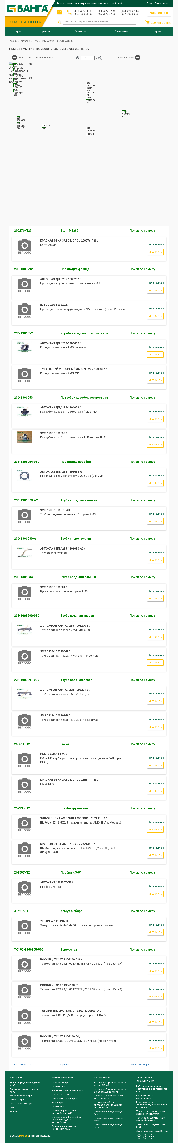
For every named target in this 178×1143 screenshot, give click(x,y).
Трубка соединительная (78, 500)
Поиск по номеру (142, 230)
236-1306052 (23, 333)
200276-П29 (22, 230)
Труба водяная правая (77, 615)
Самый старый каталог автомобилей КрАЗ (64, 1111)
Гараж (157, 31)
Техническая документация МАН (108, 1119)
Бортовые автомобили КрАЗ (67, 1090)
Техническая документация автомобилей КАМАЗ (150, 1112)
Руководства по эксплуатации (144, 1096)
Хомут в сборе (71, 911)
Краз (18, 31)
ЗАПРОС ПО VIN (159, 13)
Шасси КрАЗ (58, 1086)
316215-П (21, 911)
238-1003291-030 (26, 680)
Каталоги (26, 41)
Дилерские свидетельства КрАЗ (24, 1090)
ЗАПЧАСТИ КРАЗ (103, 1077)
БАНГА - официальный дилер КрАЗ (25, 1083)
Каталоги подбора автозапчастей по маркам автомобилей (108, 1105)
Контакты (15, 1111)
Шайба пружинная (74, 808)
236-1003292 (23, 269)
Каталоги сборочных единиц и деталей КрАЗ (110, 1083)
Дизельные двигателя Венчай (152, 1131)
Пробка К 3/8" (70, 872)
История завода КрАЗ (21, 1095)
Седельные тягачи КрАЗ (65, 1098)
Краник (64, 1064)
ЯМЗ (36, 41)
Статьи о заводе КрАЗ (22, 1103)
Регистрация (161, 3)
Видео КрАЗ (58, 1102)
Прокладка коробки (75, 461)
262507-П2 (22, 872)
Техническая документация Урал (108, 1112)
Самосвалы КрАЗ (61, 1082)
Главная (13, 41)
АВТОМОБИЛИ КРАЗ (62, 1077)
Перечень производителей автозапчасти (108, 1097)
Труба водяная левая (76, 680)
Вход (149, 3)
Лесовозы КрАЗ (60, 1094)
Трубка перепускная (75, 538)
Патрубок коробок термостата (84, 397)
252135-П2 (22, 808)
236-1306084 (23, 577)
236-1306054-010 (26, 461)
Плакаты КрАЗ (17, 1099)
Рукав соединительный (78, 577)
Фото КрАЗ (58, 1106)
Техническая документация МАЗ (108, 1126)
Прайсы (45, 31)
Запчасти (80, 31)
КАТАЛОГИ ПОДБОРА (25, 22)
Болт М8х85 (69, 230)
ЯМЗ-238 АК (48, 41)
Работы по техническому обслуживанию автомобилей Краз (151, 1089)
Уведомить (155, 252)
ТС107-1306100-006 (28, 949)
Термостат (69, 949)
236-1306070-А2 (26, 500)
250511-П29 (22, 744)
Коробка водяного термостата (84, 333)
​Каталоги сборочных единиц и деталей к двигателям (110, 1090)
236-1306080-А (25, 538)
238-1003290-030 (26, 615)
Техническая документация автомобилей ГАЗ (150, 1119)
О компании (121, 31)
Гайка (64, 744)
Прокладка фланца (75, 269)
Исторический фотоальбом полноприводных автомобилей (66, 1120)
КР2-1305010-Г (22, 1064)
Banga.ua (24, 1135)
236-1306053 (23, 397)
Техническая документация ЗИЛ (150, 1125)
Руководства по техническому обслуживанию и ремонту (152, 1104)
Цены (12, 1107)
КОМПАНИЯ (16, 1077)
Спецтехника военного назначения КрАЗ (64, 1127)
